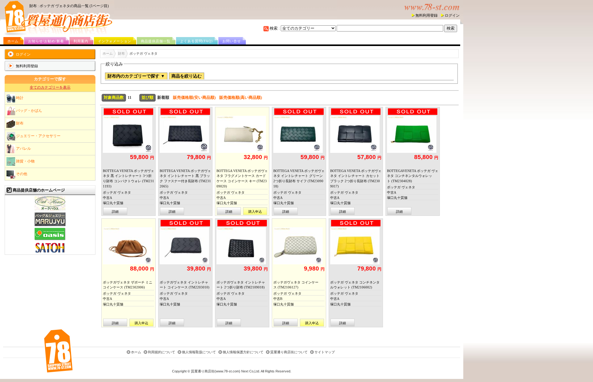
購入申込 (255, 211)
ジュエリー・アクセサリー (38, 135)
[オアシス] (50, 239)
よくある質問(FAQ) (196, 41)
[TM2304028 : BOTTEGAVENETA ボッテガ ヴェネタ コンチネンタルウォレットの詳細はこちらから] (412, 134)
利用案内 (81, 41)
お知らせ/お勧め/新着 (46, 41)
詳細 (115, 211)
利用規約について (161, 352)
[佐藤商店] (50, 252)
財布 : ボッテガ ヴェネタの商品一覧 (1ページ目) (69, 6)
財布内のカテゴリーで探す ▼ (136, 76)
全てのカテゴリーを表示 (50, 87)
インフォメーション (114, 41)
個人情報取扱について (199, 352)
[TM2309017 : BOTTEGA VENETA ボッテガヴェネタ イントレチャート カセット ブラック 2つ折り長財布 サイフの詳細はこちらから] (355, 134)
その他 (21, 173)
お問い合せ (231, 41)
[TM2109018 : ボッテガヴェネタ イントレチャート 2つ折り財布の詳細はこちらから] (242, 245)
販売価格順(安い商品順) (194, 97)
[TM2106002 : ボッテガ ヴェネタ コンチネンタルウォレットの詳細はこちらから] (355, 245)
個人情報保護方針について (243, 352)
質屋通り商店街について (289, 352)
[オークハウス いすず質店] (50, 209)
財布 (19, 123)
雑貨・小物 (25, 161)
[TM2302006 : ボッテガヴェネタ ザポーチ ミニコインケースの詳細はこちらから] (128, 245)
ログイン (452, 15)
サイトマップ (324, 352)
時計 (19, 97)
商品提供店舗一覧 (155, 41)
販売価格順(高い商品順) (240, 97)
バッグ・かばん (28, 110)
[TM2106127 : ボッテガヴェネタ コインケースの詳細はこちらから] (299, 245)
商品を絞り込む (186, 76)
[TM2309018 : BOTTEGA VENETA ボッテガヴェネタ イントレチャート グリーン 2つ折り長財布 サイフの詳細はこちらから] (299, 134)
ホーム (13, 41)
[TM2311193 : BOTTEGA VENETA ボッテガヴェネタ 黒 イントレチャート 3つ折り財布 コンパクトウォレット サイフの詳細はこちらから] (128, 134)
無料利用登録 (426, 15)
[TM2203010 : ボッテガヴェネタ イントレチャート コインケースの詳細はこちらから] (185, 245)
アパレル (23, 148)
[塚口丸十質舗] (50, 225)
